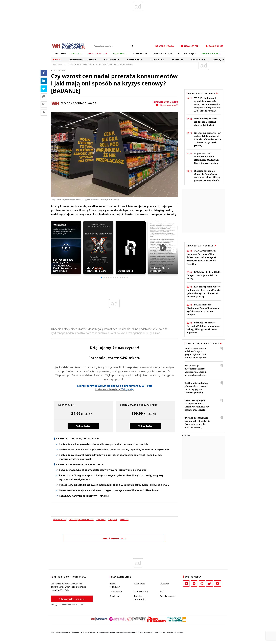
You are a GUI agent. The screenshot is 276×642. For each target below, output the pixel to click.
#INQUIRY (112, 519)
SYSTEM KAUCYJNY (187, 54)
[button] (101, 277)
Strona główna (58, 64)
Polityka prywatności (139, 598)
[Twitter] (44, 88)
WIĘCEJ (217, 59)
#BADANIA (101, 519)
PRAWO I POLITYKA (163, 54)
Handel (57, 59)
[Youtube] (217, 583)
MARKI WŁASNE (140, 54)
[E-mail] (44, 104)
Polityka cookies (167, 596)
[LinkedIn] (186, 583)
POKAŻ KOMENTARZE (114, 538)
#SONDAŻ (124, 519)
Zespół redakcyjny (115, 585)
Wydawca (164, 583)
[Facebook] (44, 73)
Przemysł (177, 59)
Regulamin (114, 596)
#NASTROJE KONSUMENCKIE (81, 519)
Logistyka (157, 59)
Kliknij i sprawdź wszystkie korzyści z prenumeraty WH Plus (114, 385)
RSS (162, 591)
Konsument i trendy (83, 59)
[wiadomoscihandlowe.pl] (69, 46)
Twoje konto (116, 591)
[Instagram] (202, 583)
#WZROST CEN (59, 519)
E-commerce (111, 59)
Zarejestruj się (141, 591)
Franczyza (198, 59)
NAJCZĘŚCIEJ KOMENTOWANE (202, 343)
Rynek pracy (135, 59)
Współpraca (139, 583)
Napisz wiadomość (169, 105)
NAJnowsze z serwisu (201, 93)
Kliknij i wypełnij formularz (72, 599)
